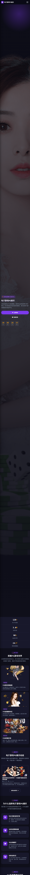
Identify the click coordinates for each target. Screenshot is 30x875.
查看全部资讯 (14, 790)
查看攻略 (16, 317)
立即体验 (16, 312)
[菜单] (27, 2)
